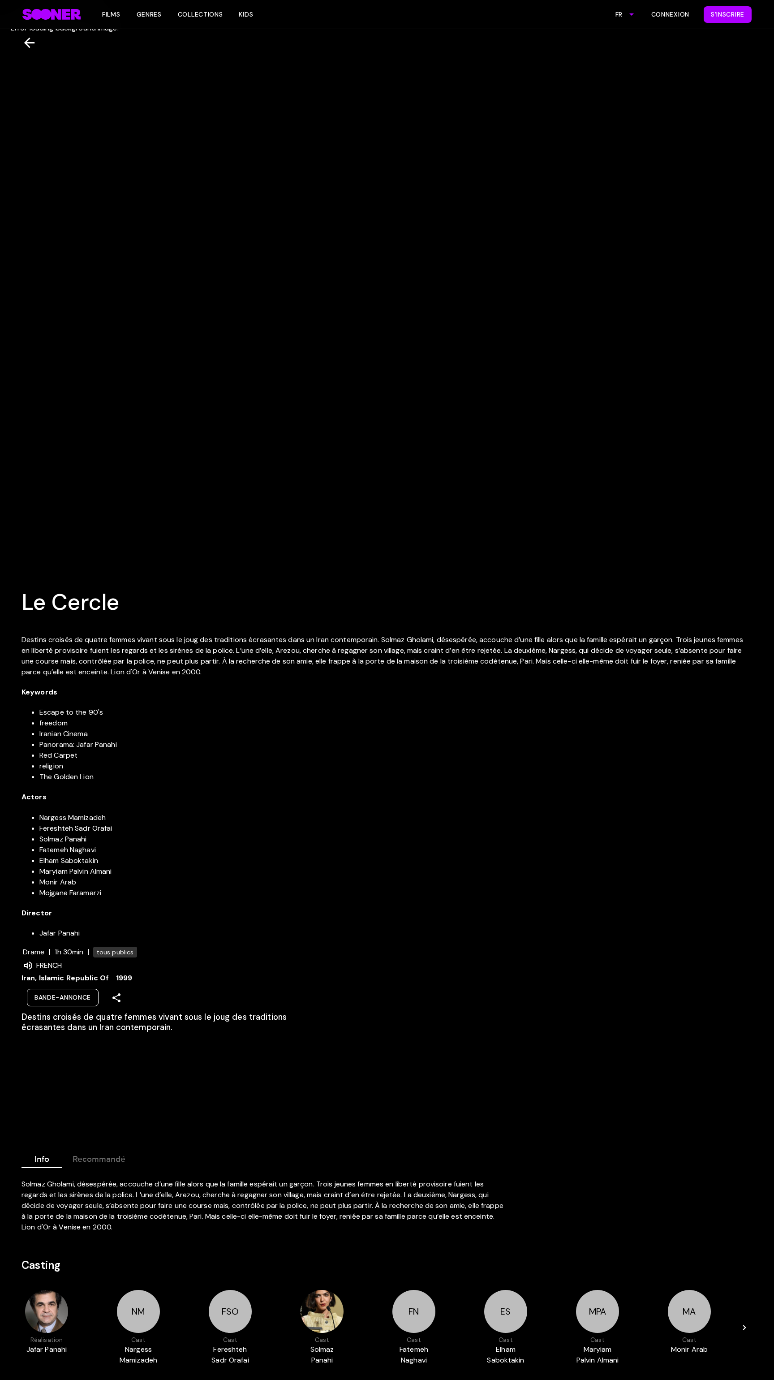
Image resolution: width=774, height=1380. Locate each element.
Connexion (670, 14)
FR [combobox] (618, 14)
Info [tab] (41, 1159)
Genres (149, 14)
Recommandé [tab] (99, 1159)
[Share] (116, 998)
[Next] (744, 1328)
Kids (246, 14)
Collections (200, 14)
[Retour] (26, 42)
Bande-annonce (62, 997)
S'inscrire (727, 14)
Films (111, 14)
